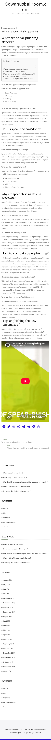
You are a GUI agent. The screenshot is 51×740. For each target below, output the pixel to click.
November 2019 (9, 657)
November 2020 (9, 603)
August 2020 (7, 616)
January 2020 (8, 648)
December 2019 (9, 653)
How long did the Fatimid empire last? (17, 491)
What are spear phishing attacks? (20, 31)
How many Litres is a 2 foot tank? (15, 477)
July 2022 (6, 584)
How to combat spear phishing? (15, 76)
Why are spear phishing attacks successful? (19, 74)
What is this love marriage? (13, 473)
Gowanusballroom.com (25, 6)
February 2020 (8, 644)
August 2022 (7, 580)
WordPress (14, 732)
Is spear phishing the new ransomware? (18, 79)
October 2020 (8, 607)
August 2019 (7, 671)
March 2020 (7, 639)
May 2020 (6, 630)
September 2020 (9, 612)
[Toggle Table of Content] (32, 66)
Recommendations (9, 28)
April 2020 (6, 635)
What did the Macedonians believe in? (17, 486)
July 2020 (6, 621)
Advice (5, 508)
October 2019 (8, 662)
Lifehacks (6, 518)
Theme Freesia (39, 729)
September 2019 (9, 666)
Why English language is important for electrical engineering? (25, 482)
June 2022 (6, 589)
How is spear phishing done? (14, 71)
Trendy (5, 527)
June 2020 (6, 625)
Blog (5, 513)
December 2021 (9, 598)
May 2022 (6, 594)
